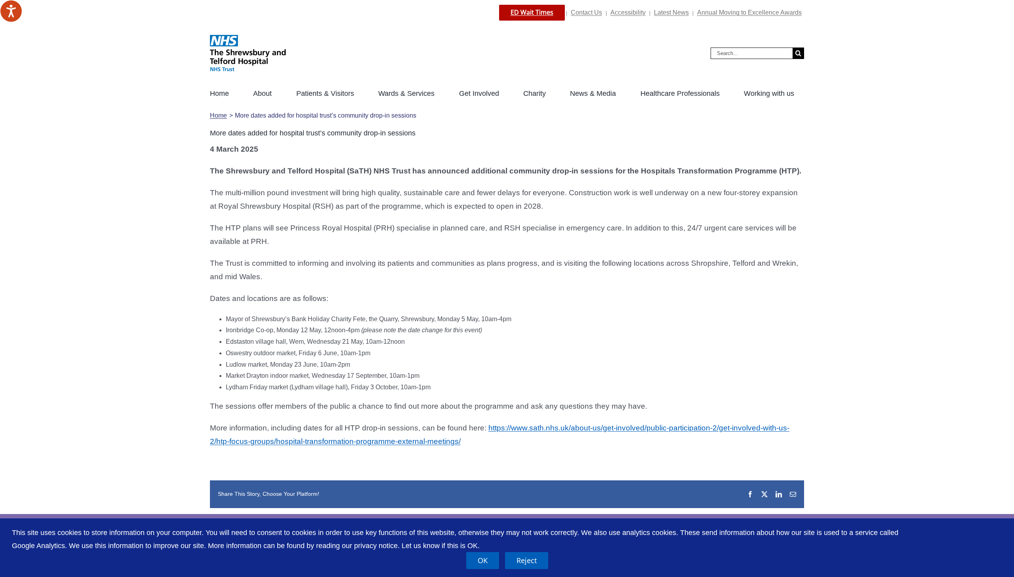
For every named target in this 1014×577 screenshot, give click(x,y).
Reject (527, 560)
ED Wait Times (532, 12)
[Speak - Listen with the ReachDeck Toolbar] (11, 11)
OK (483, 560)
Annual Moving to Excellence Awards (749, 12)
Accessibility (628, 12)
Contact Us (586, 12)
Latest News (671, 12)
